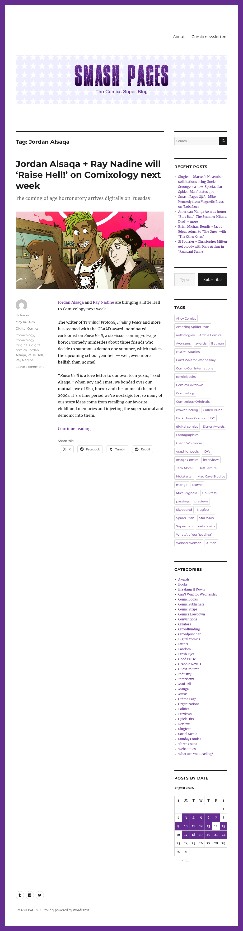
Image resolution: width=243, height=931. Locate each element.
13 (208, 826)
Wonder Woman (188, 543)
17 (185, 835)
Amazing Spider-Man (192, 327)
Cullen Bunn (213, 410)
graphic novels (187, 451)
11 (193, 826)
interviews (211, 460)
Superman (184, 526)
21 (216, 835)
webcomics (206, 526)
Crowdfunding (189, 629)
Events (183, 644)
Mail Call (184, 684)
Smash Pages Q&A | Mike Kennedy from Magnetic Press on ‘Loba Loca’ (201, 202)
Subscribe (212, 279)
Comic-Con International (195, 368)
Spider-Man (185, 518)
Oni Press (209, 493)
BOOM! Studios (188, 352)
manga (181, 485)
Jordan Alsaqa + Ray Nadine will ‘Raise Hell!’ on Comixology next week (88, 174)
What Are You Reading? (194, 534)
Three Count (187, 744)
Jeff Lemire (208, 468)
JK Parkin (23, 315)
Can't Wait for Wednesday (196, 360)
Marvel (197, 485)
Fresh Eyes (186, 654)
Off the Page (187, 699)
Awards (184, 579)
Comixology (25, 335)
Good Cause (187, 659)
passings (183, 501)
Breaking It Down (191, 589)
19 (201, 835)
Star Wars (206, 518)
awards (200, 343)
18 (193, 835)
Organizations (189, 704)
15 (223, 826)
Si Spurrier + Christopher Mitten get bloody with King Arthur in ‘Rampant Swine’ (202, 247)
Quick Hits (186, 719)
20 (208, 835)
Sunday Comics (189, 739)
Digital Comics (27, 328)
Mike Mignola (186, 493)
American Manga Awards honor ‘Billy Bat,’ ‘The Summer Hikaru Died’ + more (202, 217)
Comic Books (188, 599)
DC (212, 418)
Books (183, 584)
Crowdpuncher (189, 634)
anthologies (185, 335)
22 (223, 835)
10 (186, 826)
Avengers (183, 343)
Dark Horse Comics (191, 418)
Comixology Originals (193, 401)
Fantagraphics (187, 435)
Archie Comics (210, 335)
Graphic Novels (189, 664)
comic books (186, 376)
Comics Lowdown (189, 385)
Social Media (187, 734)
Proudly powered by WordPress (65, 910)
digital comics (187, 426)
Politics (183, 709)
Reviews (184, 724)
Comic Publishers (191, 604)
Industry (184, 674)
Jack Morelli (185, 468)
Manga (183, 689)
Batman (217, 343)
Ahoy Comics (186, 318)
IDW (206, 451)
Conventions (187, 619)
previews (201, 501)
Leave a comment (30, 367)
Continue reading (74, 428)
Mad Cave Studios (211, 476)
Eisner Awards (213, 426)
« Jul (185, 860)
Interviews (186, 679)
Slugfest (203, 509)
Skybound (184, 509)
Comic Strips (187, 609)
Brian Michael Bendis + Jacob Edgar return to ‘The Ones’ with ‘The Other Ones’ (202, 232)
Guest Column (189, 669)
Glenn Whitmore (189, 443)
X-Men (211, 543)
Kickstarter (184, 476)
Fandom (184, 649)
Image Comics (187, 460)
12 (201, 826)
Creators (184, 624)
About (179, 36)
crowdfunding (187, 410)
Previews (185, 714)
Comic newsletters (209, 36)
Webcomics (187, 749)
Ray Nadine (103, 302)
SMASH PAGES (27, 910)
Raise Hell (35, 355)
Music (182, 694)
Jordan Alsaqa (71, 302)
